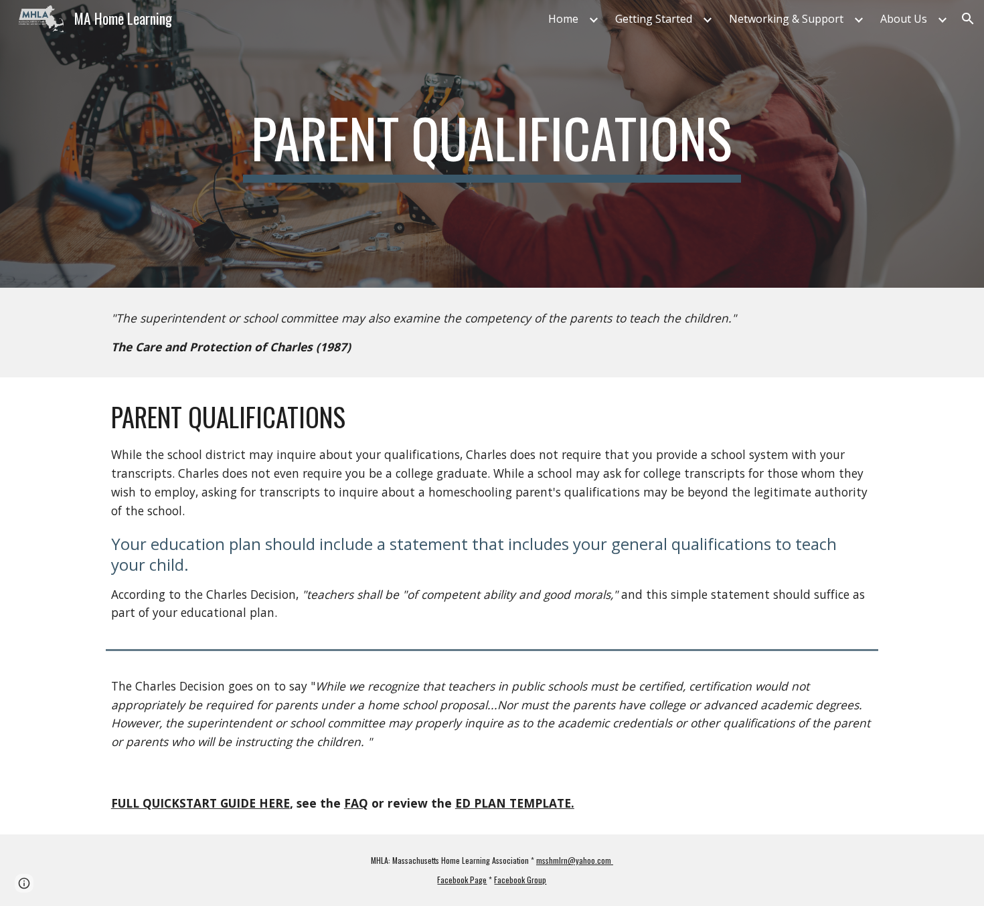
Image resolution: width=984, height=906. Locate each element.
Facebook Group (520, 879)
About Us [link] (903, 18)
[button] (968, 19)
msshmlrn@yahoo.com (574, 860)
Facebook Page (462, 879)
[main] (492, 144)
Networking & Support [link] (786, 18)
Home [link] (563, 18)
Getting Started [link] (653, 18)
